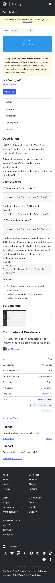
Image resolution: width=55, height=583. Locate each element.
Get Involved (35, 497)
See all (49, 438)
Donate (34, 507)
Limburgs (13, 546)
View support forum (12, 458)
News (5, 479)
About (6, 474)
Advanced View (10, 418)
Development (12, 122)
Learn (5, 497)
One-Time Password (38, 405)
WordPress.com (12, 520)
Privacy (6, 489)
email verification (44, 400)
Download (9, 92)
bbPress (8, 530)
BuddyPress (10, 534)
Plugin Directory (10, 12)
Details (8, 102)
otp (50, 405)
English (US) (47, 393)
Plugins (32, 484)
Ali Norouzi (11, 84)
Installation (10, 115)
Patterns (33, 489)
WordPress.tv (11, 511)
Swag (33, 511)
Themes (33, 479)
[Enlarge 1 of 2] (22, 313)
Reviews (9, 109)
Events (32, 502)
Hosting (6, 484)
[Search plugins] (31, 30)
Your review (8, 438)
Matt (6, 525)
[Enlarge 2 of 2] (48, 313)
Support (9, 129)
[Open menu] (50, 4)
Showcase (34, 474)
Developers (8, 507)
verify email (46, 411)
